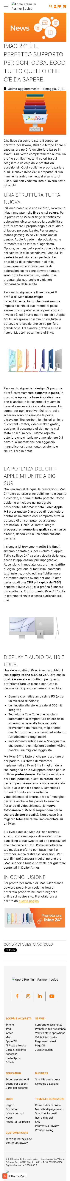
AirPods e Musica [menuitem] (16, 1045)
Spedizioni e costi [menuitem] (46, 1113)
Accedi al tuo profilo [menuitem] (18, 1121)
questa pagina (29, 901)
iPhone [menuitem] (10, 1024)
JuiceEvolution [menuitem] (44, 1049)
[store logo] (26, 6)
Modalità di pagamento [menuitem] (49, 1109)
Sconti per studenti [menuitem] (17, 1079)
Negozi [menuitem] (10, 1105)
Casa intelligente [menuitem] (16, 1049)
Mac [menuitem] (8, 1037)
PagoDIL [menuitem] (40, 1045)
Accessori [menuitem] (11, 1053)
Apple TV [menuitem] (11, 1041)
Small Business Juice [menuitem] (47, 1079)
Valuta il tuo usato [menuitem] (46, 1037)
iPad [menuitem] (8, 1028)
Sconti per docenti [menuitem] (17, 1083)
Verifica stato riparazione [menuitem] (50, 1032)
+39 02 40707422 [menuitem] (17, 1143)
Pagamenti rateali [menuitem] (45, 1041)
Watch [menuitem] (9, 1032)
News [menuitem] (9, 1117)
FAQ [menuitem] (37, 1121)
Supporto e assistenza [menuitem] (48, 1024)
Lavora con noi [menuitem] (15, 1113)
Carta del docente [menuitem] (17, 1087)
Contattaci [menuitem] (12, 1109)
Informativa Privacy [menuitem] (47, 1125)
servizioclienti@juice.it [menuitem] (19, 1138)
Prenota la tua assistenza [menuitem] (50, 1028)
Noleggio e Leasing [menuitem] (47, 1083)
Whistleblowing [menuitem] (44, 1130)
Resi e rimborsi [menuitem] (44, 1117)
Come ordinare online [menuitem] (48, 1105)
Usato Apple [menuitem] (13, 1058)
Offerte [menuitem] (10, 1062)
